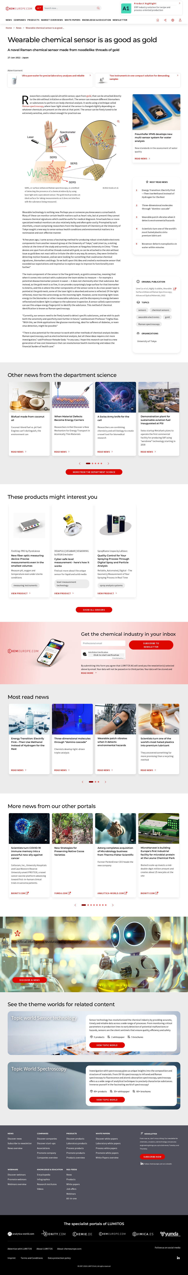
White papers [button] (72, 20)
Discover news (15, 1138)
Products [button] (33, 20)
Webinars (71, 1193)
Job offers (71, 1188)
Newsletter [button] (120, 20)
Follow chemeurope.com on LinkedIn (158, 1164)
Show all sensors (94, 609)
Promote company (46, 1152)
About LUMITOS (45, 1248)
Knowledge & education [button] (96, 20)
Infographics (43, 1179)
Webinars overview (17, 1184)
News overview (15, 1148)
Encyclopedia (43, 1174)
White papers (73, 1184)
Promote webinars (17, 1179)
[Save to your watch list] (158, 20)
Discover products (75, 1138)
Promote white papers (107, 1152)
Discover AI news (30, 980)
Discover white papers (107, 1138)
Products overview (75, 1157)
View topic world (107, 1045)
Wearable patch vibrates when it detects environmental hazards (158, 218)
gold (89, 95)
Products (70, 1179)
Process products (75, 1148)
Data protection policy (59, 1257)
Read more (87, 672)
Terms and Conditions (32, 1257)
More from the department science (94, 472)
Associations (43, 1148)
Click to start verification (106, 655)
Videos (40, 1188)
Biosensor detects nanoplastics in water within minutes (159, 245)
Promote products (75, 1152)
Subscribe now (152, 1156)
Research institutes (47, 1184)
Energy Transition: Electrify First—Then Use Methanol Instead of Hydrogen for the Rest (158, 193)
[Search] (98, 8)
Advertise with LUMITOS (20, 1248)
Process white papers (106, 1148)
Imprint (12, 1257)
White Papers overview (107, 1157)
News (69, 1174)
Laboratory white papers (108, 1143)
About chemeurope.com (69, 1248)
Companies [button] (20, 20)
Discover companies (47, 1138)
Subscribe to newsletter (151, 645)
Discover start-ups (46, 1143)
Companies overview (47, 1157)
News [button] (9, 20)
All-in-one (71, 1198)
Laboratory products (76, 1143)
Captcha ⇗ (118, 658)
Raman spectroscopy (32, 106)
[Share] (165, 20)
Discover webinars (17, 1174)
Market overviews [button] (52, 20)
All (38, 8)
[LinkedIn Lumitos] (178, 1257)
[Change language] (173, 20)
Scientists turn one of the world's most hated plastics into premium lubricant (159, 232)
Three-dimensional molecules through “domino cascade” (157, 207)
